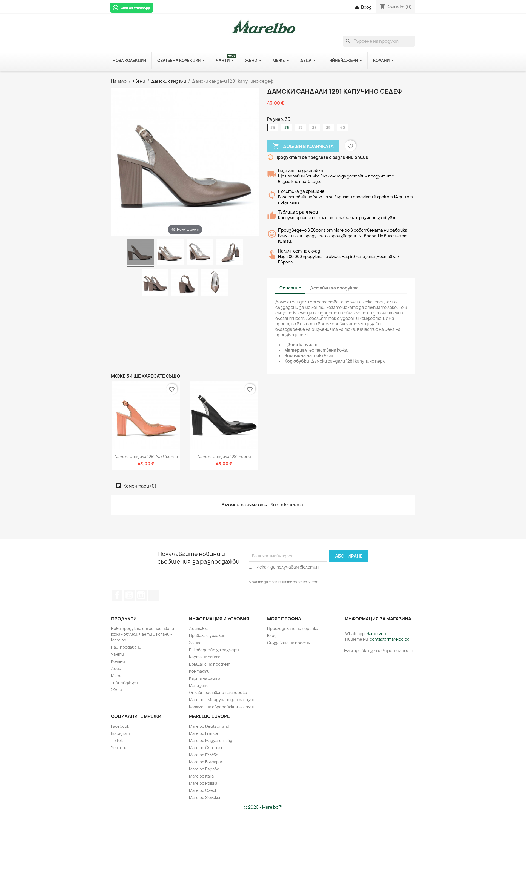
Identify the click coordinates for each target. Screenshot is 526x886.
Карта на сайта (204, 657)
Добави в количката (303, 146)
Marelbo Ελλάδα (203, 754)
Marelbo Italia (201, 776)
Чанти (117, 654)
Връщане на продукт (209, 664)
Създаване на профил (288, 642)
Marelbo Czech (203, 790)
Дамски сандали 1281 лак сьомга (146, 456)
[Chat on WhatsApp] (131, 7)
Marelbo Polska (203, 783)
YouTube (129, 595)
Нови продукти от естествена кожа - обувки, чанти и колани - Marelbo (142, 634)
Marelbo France (203, 733)
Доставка (198, 628)
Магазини (199, 685)
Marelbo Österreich (207, 747)
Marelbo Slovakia (204, 797)
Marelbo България (206, 761)
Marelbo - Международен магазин (222, 699)
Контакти (199, 671)
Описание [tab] (290, 288)
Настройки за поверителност (378, 650)
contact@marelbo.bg (390, 639)
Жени (116, 689)
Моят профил (284, 619)
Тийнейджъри (124, 682)
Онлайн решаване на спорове (218, 692)
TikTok (153, 595)
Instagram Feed (141, 595)
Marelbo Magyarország (210, 740)
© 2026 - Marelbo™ (263, 807)
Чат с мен (376, 633)
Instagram (120, 733)
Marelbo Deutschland (209, 726)
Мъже (116, 675)
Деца (116, 668)
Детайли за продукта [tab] (334, 288)
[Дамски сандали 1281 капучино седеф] (140, 253)
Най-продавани (126, 647)
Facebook (117, 595)
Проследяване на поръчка (292, 628)
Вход (272, 635)
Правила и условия (207, 635)
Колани (118, 661)
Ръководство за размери (214, 649)
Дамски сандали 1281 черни (224, 456)
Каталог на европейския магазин (222, 706)
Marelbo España (204, 769)
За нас (195, 642)
